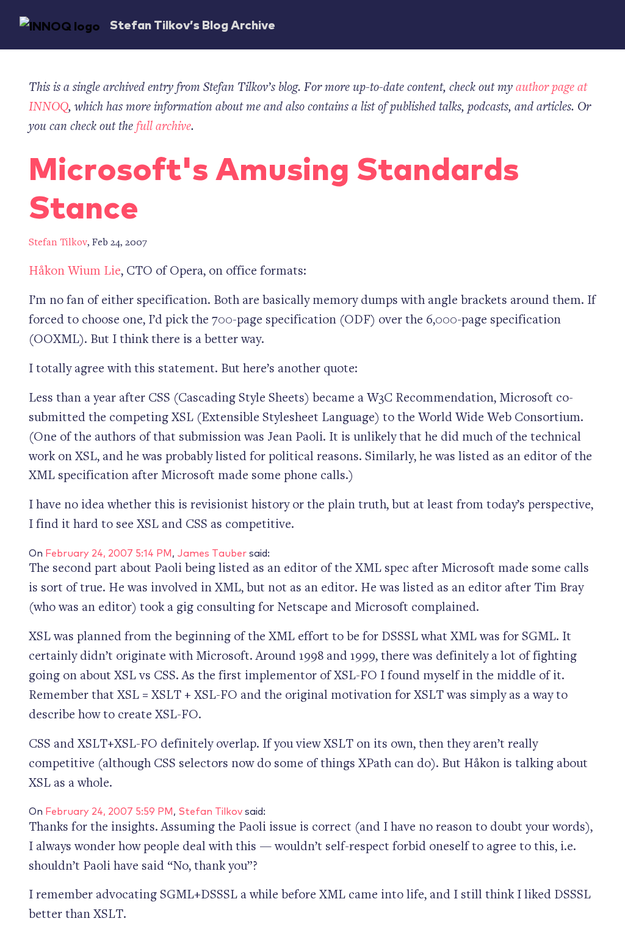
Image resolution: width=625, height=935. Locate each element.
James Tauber (212, 552)
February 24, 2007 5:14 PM (108, 552)
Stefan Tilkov (58, 243)
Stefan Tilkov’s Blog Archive (192, 24)
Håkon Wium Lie (75, 271)
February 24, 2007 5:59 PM (109, 810)
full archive (163, 127)
